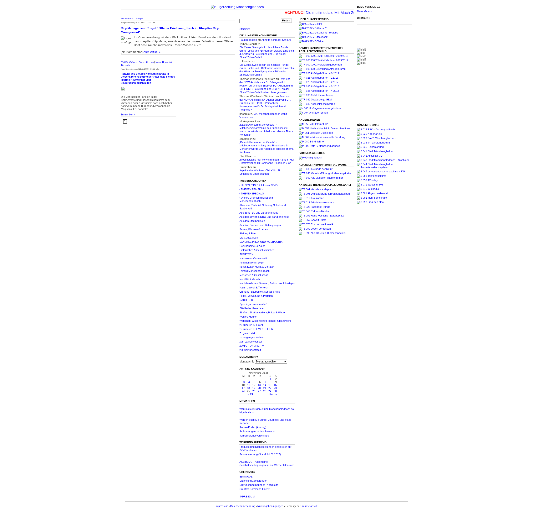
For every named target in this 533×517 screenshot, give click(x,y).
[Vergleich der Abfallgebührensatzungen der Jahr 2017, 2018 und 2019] (320, 64)
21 (264, 388)
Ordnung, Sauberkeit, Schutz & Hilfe (259, 292)
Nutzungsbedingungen (270, 506)
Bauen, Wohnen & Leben (253, 229)
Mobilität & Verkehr (250, 279)
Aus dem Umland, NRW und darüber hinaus (264, 217)
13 (259, 385)
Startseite (244, 29)
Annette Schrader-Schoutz (276, 40)
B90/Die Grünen (129, 62)
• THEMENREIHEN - (251, 189)
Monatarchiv (246, 361)
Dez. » (273, 394)
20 (259, 388)
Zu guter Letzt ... (248, 333)
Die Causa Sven (248, 237)
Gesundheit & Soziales (252, 246)
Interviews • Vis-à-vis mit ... (254, 258)
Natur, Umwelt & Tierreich (253, 287)
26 (253, 391)
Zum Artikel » (152, 51)
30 (275, 391)
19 (253, 388)
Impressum (222, 506)
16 (275, 385)
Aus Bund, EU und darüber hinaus (258, 213)
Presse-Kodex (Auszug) (252, 427)
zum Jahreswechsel (250, 341)
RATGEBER (246, 300)
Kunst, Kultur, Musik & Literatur (256, 267)
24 (243, 391)
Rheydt (139, 18)
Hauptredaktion (248, 40)
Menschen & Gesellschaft (253, 275)
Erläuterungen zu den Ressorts (257, 431)
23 (275, 388)
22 (269, 388)
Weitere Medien (248, 316)
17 (243, 388)
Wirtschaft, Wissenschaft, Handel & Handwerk (265, 321)
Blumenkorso (127, 18)
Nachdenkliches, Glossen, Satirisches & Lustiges (267, 283)
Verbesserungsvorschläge (254, 435)
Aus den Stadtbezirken (252, 221)
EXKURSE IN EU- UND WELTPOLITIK (261, 242)
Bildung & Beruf (248, 233)
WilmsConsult (309, 506)
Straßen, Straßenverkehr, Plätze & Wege (262, 312)
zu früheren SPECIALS (252, 325)
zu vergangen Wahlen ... (253, 337)
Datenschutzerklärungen (253, 481)
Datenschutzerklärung (242, 506)
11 (248, 385)
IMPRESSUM (247, 496)
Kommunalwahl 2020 (251, 262)
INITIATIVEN (246, 254)
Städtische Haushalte (251, 308)
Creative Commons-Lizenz (254, 489)
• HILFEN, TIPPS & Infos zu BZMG (258, 185)
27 (259, 391)
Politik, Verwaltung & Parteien (256, 296)
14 (264, 385)
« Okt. (251, 394)
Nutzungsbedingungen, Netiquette (258, 485)
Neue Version (364, 11)
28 (264, 391)
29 (269, 391)
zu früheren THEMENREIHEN (256, 329)
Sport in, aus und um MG (253, 304)
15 (269, 385)
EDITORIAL (246, 476)
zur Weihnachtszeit (250, 350)
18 (248, 388)
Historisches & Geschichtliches (256, 250)
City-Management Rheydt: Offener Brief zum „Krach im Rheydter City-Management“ (170, 30)
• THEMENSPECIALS (251, 193)
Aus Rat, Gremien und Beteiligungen (260, 225)
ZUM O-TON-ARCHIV (251, 346)
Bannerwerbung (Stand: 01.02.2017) (260, 454)
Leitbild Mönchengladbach (254, 271)
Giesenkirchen (146, 62)
